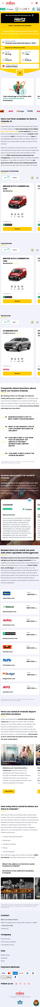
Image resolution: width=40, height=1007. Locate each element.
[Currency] (32, 3)
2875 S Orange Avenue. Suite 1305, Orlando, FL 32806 (19, 923)
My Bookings (5, 955)
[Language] (37, 3)
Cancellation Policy (7, 945)
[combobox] (21, 42)
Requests (4, 958)
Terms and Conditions (8, 942)
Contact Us (4, 929)
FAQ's (3, 961)
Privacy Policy (5, 939)
